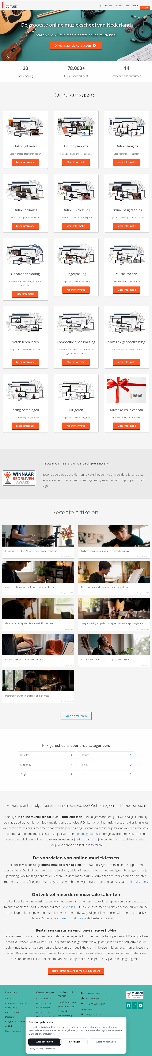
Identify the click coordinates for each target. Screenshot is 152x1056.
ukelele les (68, 907)
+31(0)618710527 (93, 1014)
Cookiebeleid (50, 1049)
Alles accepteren (44, 1041)
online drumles (137, 882)
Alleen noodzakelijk (106, 1041)
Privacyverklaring (36, 1049)
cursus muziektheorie (71, 918)
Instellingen (74, 1041)
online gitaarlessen (89, 834)
